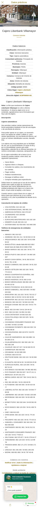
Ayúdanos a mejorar (19, 465)
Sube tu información (24, 463)
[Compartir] (10, 505)
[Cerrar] (2, 2)
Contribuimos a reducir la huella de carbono (18, 473)
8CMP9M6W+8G (26, 95)
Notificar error (10, 463)
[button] (35, 475)
